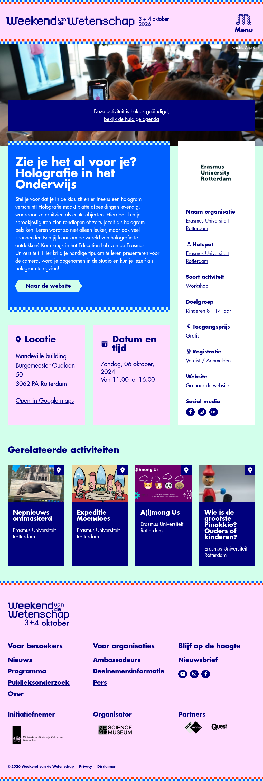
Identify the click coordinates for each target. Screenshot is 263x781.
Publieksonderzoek (39, 683)
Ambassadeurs (116, 660)
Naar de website (48, 286)
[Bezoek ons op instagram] (202, 412)
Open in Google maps (45, 401)
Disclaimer (106, 766)
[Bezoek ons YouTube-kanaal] (182, 674)
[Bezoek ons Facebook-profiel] (205, 674)
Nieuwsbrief (198, 660)
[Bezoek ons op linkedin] (213, 412)
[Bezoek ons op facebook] (190, 412)
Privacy (85, 766)
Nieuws (20, 660)
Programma (27, 671)
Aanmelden (218, 360)
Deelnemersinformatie (128, 671)
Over (16, 694)
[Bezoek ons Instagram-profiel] (194, 674)
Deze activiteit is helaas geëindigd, (131, 115)
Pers (100, 683)
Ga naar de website (207, 385)
